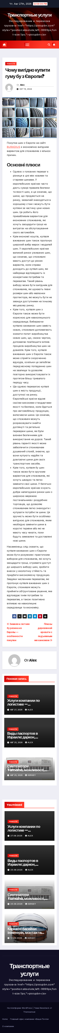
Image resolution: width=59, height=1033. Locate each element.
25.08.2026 (16, 870)
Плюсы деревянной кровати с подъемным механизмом (43, 632)
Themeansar (29, 1012)
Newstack (44, 1008)
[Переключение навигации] (27, 45)
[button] (49, 44)
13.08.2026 (16, 938)
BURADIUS (13, 146)
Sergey (32, 775)
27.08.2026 (16, 836)
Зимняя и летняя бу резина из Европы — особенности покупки (18, 632)
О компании (8, 1026)
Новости (11, 63)
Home (5, 1019)
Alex (22, 85)
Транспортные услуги (30, 15)
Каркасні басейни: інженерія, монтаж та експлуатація (24, 932)
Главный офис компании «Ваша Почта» (29, 1019)
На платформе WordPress (20, 1008)
